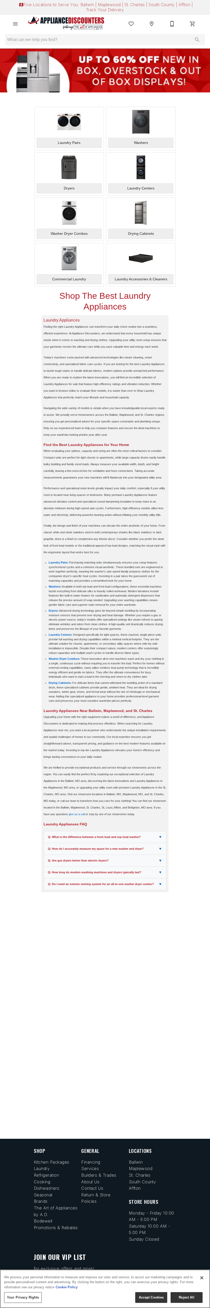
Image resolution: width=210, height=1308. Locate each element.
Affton (184, 4)
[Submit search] (197, 39)
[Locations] (151, 24)
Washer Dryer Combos (64, 658)
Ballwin (87, 4)
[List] (131, 24)
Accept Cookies (151, 1297)
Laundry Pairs (58, 562)
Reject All (186, 1297)
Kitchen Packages (51, 1162)
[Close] (201, 1277)
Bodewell (43, 1221)
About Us (90, 1181)
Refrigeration (46, 1175)
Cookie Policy (67, 1287)
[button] (15, 24)
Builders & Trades (98, 1175)
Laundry (42, 1168)
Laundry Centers (60, 634)
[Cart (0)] (192, 24)
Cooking (42, 1181)
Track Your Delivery (105, 9)
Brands (41, 1201)
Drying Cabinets (59, 682)
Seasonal (43, 1194)
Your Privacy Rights (23, 1297)
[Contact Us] (172, 24)
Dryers (53, 610)
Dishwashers (46, 1188)
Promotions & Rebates (56, 1227)
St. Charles (135, 4)
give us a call (77, 814)
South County (162, 4)
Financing (90, 1162)
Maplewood (110, 4)
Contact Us (92, 1188)
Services (90, 1168)
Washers (54, 586)
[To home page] (66, 23)
